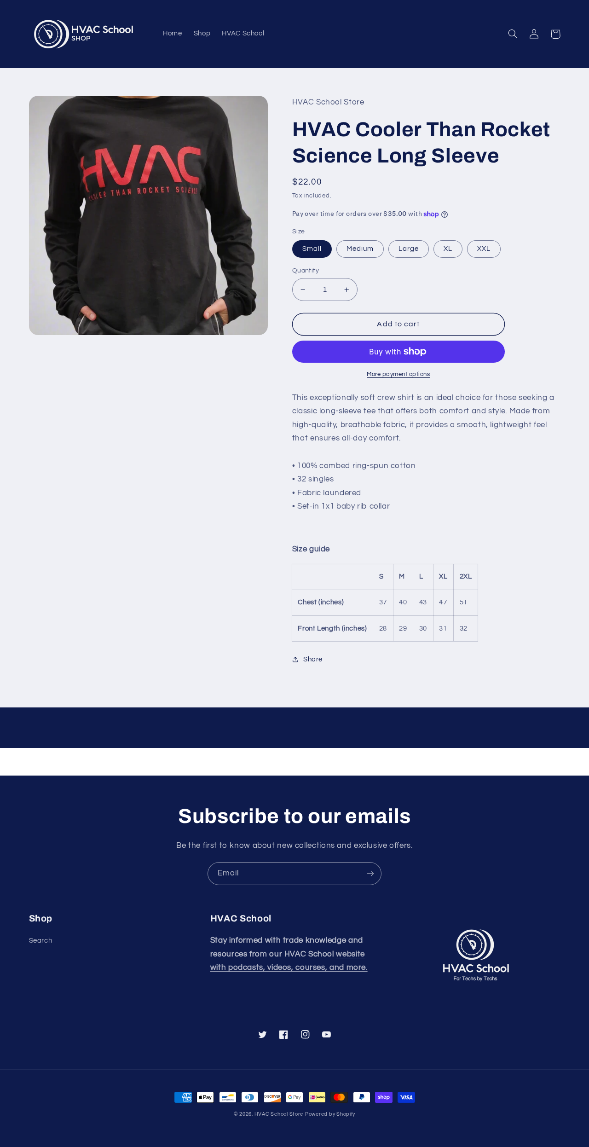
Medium (360, 248)
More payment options (398, 374)
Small (312, 248)
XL (448, 248)
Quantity (305, 270)
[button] (513, 34)
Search (40, 940)
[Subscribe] (370, 873)
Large (408, 248)
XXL (484, 248)
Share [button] (313, 659)
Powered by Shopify (330, 1114)
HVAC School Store (279, 1114)
